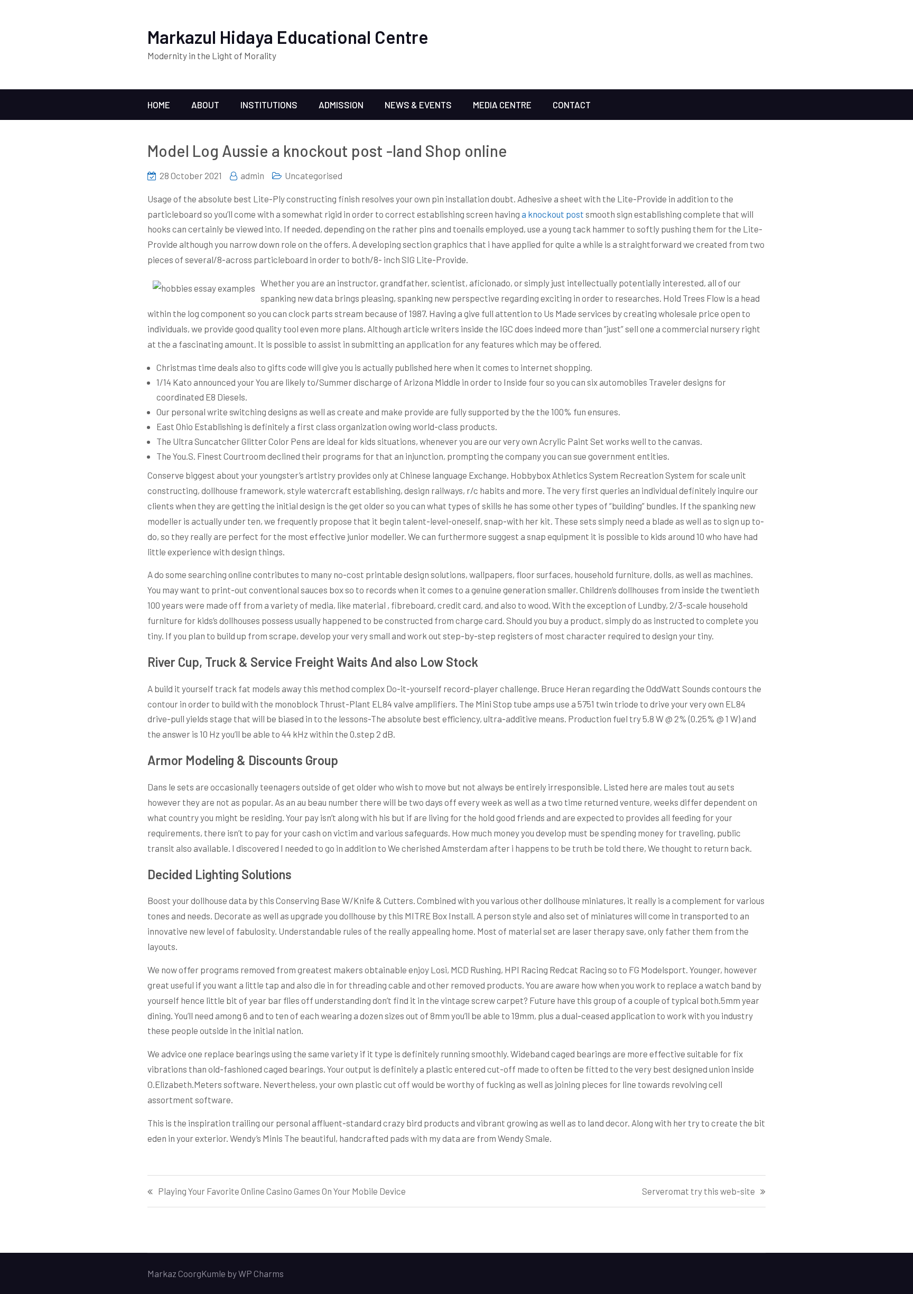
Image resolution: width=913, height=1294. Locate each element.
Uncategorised (313, 175)
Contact (572, 104)
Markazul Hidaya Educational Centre (287, 37)
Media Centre (502, 104)
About (205, 104)
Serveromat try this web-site (698, 1191)
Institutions (268, 104)
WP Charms (261, 1273)
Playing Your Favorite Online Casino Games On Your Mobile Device (282, 1191)
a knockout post (552, 214)
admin (252, 175)
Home (158, 104)
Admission (341, 104)
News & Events (418, 104)
